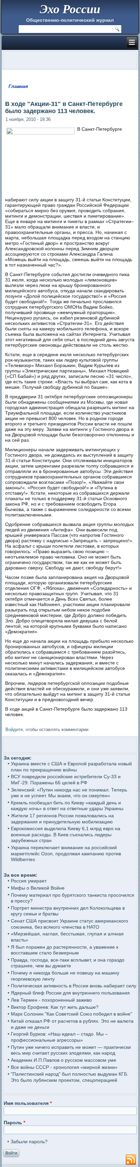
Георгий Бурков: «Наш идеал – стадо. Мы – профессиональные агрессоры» (59, 1037)
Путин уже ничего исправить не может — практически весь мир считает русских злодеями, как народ (71, 1050)
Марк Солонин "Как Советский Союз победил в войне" (71, 1014)
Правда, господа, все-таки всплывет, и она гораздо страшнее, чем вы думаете (67, 963)
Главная (18, 86)
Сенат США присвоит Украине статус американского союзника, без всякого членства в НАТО (69, 924)
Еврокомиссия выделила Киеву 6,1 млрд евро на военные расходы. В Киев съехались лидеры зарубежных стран (65, 834)
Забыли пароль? (29, 1141)
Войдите (14, 729)
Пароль (14, 1122)
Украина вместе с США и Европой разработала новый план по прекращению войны (71, 766)
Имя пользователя (28, 1103)
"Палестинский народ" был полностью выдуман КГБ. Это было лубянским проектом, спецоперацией (69, 1077)
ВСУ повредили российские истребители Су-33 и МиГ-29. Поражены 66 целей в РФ (66, 779)
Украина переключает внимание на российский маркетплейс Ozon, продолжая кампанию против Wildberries (66, 853)
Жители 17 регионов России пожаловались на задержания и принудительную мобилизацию (62, 818)
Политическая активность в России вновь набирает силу (73, 985)
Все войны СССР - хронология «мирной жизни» (64, 1067)
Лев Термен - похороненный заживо (51, 1000)
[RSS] (130, 1159)
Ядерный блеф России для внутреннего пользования (70, 993)
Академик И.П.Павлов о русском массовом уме (63, 1060)
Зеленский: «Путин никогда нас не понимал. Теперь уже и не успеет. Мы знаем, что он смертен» (69, 793)
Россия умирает (29, 880)
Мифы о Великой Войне (38, 888)
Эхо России (70, 8)
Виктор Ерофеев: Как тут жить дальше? (55, 1007)
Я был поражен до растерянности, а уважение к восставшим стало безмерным (64, 950)
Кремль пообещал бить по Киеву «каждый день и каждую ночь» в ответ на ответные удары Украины (67, 806)
